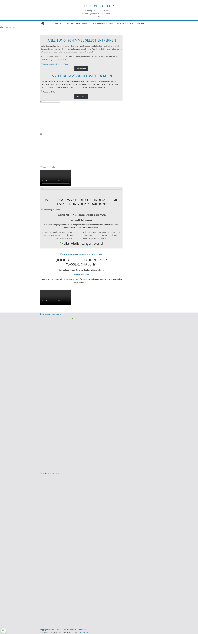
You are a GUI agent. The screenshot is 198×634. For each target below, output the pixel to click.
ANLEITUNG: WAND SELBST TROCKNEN (81, 75)
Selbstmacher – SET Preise (103, 23)
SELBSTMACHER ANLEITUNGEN (76, 23)
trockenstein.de (99, 5)
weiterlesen (81, 69)
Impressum (56, 314)
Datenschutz (45, 314)
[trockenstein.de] (42, 23)
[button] (88, 23)
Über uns (140, 23)
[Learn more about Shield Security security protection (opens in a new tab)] (3, 630)
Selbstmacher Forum (125, 23)
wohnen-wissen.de (81, 274)
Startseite (58, 23)
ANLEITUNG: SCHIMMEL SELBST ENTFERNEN (81, 40)
